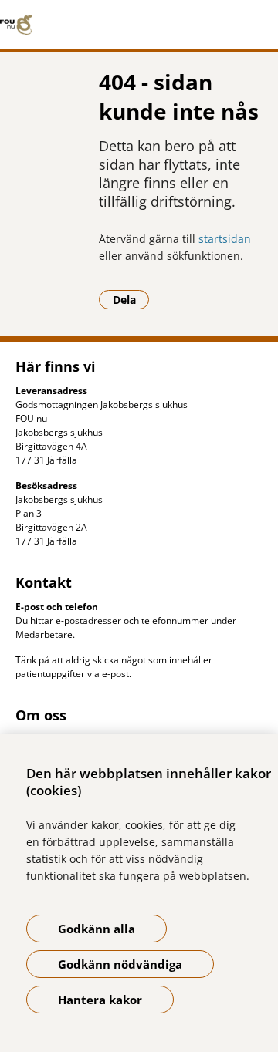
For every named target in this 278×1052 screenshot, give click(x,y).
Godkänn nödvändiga (120, 964)
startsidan (224, 238)
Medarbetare (44, 634)
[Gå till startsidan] (139, 25)
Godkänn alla (96, 928)
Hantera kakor (100, 999)
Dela (131, 299)
